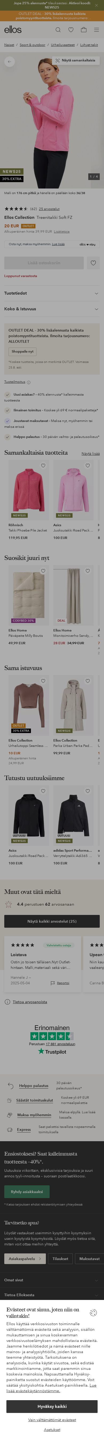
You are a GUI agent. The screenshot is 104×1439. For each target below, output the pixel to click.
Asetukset (52, 1429)
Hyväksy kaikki (52, 1406)
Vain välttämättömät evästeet (52, 1419)
